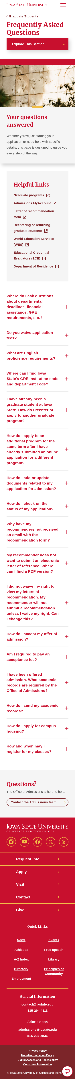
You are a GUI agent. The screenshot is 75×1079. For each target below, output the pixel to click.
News (21, 940)
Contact (23, 897)
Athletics (21, 950)
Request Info (28, 859)
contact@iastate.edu (37, 1004)
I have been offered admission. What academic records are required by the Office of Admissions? (32, 682)
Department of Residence (33, 266)
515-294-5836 (37, 1036)
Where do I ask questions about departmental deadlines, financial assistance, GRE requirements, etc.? (30, 307)
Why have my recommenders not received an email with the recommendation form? (32, 532)
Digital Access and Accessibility (37, 1059)
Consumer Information (37, 1064)
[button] (64, 5)
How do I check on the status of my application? (30, 506)
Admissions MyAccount (32, 203)
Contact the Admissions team (33, 802)
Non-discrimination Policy (37, 1055)
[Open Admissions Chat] (67, 1071)
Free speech (53, 950)
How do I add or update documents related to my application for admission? (31, 483)
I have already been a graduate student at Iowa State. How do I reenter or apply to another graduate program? (30, 410)
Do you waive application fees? (30, 335)
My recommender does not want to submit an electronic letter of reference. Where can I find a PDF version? (33, 563)
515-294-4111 (37, 1010)
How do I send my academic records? (32, 708)
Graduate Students (23, 16)
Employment (21, 978)
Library (53, 959)
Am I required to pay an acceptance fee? (28, 657)
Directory (21, 969)
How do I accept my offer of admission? (32, 636)
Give (20, 910)
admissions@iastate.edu (37, 1029)
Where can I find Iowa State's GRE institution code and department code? (32, 378)
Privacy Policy (38, 1050)
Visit (20, 884)
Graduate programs (29, 195)
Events (53, 940)
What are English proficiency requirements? (31, 355)
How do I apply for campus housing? (31, 728)
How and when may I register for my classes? (29, 749)
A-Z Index (21, 959)
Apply (21, 872)
